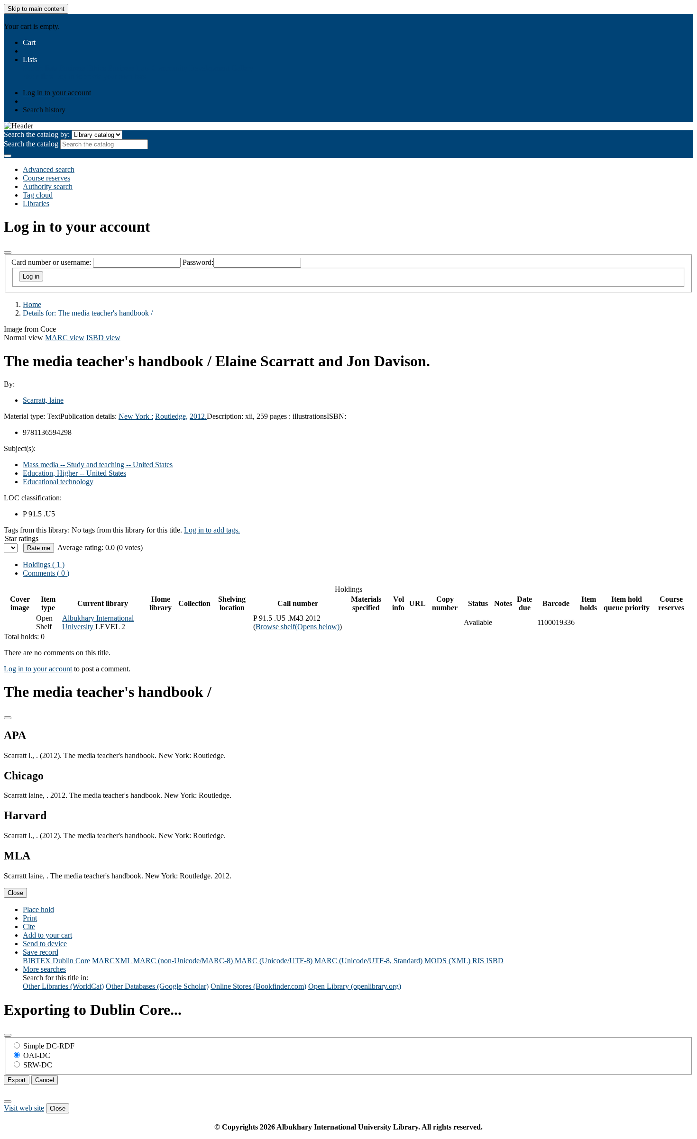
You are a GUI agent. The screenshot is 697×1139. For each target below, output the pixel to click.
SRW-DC (37, 1065)
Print (30, 918)
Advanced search (48, 169)
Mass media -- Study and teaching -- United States (98, 465)
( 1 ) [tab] (43, 564)
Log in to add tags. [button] (212, 530)
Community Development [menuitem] (190, 68)
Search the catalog (31, 144)
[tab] (46, 573)
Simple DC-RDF (48, 1046)
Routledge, (171, 416)
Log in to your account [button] (38, 669)
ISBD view (103, 338)
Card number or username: (51, 262)
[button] (29, 42)
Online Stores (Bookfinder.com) (258, 986)
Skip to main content (36, 8)
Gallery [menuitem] (242, 68)
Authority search (48, 186)
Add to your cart (47, 935)
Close (15, 892)
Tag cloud (38, 195)
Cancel (44, 1080)
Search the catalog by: (37, 134)
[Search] (7, 155)
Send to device (45, 944)
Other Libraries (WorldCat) (63, 986)
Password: (198, 262)
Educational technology (58, 482)
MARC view (64, 338)
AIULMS (18, 18)
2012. (198, 416)
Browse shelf (297, 627)
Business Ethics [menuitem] (82, 68)
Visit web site (24, 1108)
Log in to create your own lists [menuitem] (100, 76)
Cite (29, 926)
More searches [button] (44, 969)
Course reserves (46, 178)
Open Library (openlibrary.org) (354, 986)
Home (32, 304)
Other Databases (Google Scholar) (157, 986)
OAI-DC (36, 1055)
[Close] (7, 252)
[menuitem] (40, 68)
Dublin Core (71, 961)
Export (17, 1080)
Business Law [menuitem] (129, 68)
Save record (40, 952)
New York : (136, 416)
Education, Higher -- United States (74, 473)
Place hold (38, 909)
